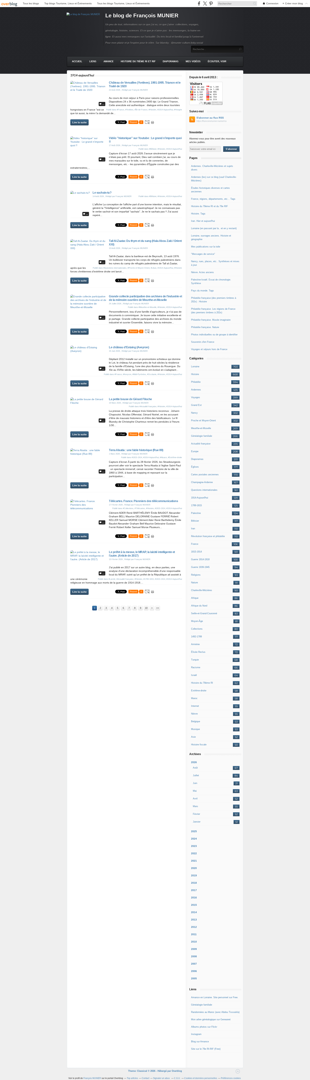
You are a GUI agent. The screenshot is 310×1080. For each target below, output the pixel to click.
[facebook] (199, 3)
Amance (109, 61)
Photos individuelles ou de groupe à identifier (214, 334)
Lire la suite (79, 122)
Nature (194, 582)
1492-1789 (196, 636)
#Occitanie (151, 374)
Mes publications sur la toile (205, 246)
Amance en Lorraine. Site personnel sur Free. (214, 997)
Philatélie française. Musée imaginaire (211, 319)
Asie (193, 736)
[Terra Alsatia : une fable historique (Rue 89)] (88, 453)
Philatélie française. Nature (205, 327)
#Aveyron (127, 374)
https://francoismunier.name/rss (211, 121)
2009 (194, 949)
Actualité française (200, 443)
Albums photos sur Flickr (204, 1026)
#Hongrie (178, 110)
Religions (196, 574)
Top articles (132, 1078)
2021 (194, 860)
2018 (194, 882)
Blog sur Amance (200, 1041)
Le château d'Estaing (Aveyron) (129, 347)
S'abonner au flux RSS (210, 117)
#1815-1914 (137, 457)
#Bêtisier (152, 149)
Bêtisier (195, 520)
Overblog (177, 1071)
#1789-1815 (148, 579)
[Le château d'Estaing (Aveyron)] (88, 351)
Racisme (195, 667)
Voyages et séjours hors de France (209, 349)
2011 (194, 934)
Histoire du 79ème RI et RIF (138, 61)
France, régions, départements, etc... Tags (213, 199)
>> (157, 608)
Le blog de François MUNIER (142, 15)
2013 (194, 919)
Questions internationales (204, 490)
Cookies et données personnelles (200, 1078)
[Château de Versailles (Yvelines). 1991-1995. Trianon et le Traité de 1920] (88, 89)
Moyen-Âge (197, 621)
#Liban (153, 268)
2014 (194, 912)
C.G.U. (177, 1078)
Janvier (196, 821)
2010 (194, 941)
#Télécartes (140, 508)
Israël (194, 675)
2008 (194, 956)
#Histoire (152, 110)
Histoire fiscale (198, 744)
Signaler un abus (161, 1078)
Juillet (196, 775)
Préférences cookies (231, 1078)
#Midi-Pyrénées (139, 374)
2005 (194, 978)
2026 (194, 762)
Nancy (194, 412)
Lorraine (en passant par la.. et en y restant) (214, 228)
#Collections (128, 508)
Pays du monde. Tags (202, 290)
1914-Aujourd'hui (199, 497)
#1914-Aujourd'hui (165, 110)
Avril (195, 798)
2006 (194, 971)
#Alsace (163, 457)
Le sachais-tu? (102, 192)
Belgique (195, 721)
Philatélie (196, 382)
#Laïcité (112, 579)
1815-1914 (196, 551)
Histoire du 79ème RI (202, 682)
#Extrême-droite (175, 457)
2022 (194, 853)
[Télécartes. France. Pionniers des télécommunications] (88, 508)
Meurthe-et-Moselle (201, 428)
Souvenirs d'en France (202, 342)
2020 (194, 868)
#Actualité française (147, 406)
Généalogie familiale (201, 436)
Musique (195, 729)
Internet (195, 706)
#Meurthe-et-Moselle (147, 307)
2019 (194, 875)
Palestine (196, 513)
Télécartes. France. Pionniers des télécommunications (143, 501)
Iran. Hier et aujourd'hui (203, 221)
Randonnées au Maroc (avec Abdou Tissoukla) (215, 1012)
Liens (92, 61)
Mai (195, 790)
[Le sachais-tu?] (80, 192)
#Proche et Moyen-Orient (139, 268)
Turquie (195, 659)
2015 (194, 904)
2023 (194, 846)
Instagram (196, 1034)
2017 (194, 890)
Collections (197, 628)
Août (195, 767)
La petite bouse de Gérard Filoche (130, 399)
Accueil (77, 61)
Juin (195, 783)
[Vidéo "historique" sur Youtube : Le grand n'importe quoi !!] (88, 145)
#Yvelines (129, 110)
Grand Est (196, 405)
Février (196, 814)
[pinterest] (211, 3)
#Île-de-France (141, 110)
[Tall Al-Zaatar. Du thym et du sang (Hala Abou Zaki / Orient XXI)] (88, 248)
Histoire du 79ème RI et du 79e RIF (209, 206)
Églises (195, 466)
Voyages (195, 397)
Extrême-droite (198, 690)
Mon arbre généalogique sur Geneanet (211, 1019)
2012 (194, 927)
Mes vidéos (193, 61)
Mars (195, 806)
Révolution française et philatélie (208, 536)
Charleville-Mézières (201, 590)
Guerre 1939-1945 (200, 567)
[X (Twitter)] (205, 3)
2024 (194, 838)
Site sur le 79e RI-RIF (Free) (205, 1049)
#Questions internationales (114, 268)
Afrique (194, 598)
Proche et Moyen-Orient (203, 420)
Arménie (195, 644)
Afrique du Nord (199, 605)
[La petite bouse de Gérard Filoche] (88, 402)
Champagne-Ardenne (202, 482)
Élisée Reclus (198, 652)
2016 (194, 897)
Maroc (194, 698)
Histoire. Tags (198, 213)
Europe (194, 451)
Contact (145, 1078)
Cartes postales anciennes (205, 474)
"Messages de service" (203, 254)
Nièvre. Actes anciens (202, 272)
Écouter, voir (217, 61)
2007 (194, 963)
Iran (193, 528)
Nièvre (194, 713)
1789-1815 (196, 505)
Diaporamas (171, 61)
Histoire (195, 374)
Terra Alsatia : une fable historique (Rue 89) (136, 450)
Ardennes (196, 389)
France (194, 544)
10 (146, 608)
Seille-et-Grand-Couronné (204, 613)
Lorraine (195, 366)
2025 (194, 831)
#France (120, 110)
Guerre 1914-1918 (200, 559)
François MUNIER (92, 1078)
